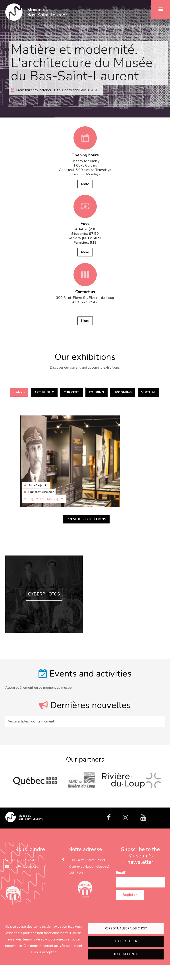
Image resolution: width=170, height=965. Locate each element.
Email (121, 872)
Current (71, 392)
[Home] (23, 816)
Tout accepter (126, 954)
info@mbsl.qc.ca (24, 866)
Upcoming (123, 392)
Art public (44, 392)
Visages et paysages (44, 499)
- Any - (19, 392)
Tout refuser (126, 941)
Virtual (148, 392)
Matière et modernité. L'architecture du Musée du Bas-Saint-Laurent (82, 62)
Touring (96, 392)
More (85, 184)
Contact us (85, 291)
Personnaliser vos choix (126, 928)
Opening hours (85, 155)
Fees (85, 223)
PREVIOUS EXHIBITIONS (86, 519)
